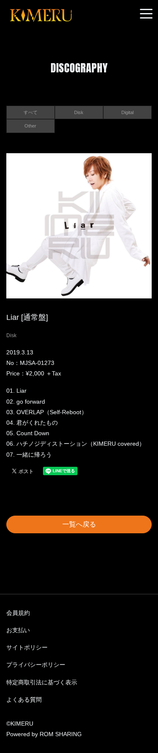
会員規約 (18, 612)
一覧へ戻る (79, 524)
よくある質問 (24, 699)
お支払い (18, 630)
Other (30, 125)
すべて (30, 112)
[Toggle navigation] (146, 14)
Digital (127, 112)
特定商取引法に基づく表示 (41, 682)
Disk (78, 112)
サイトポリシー (27, 647)
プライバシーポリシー (35, 664)
